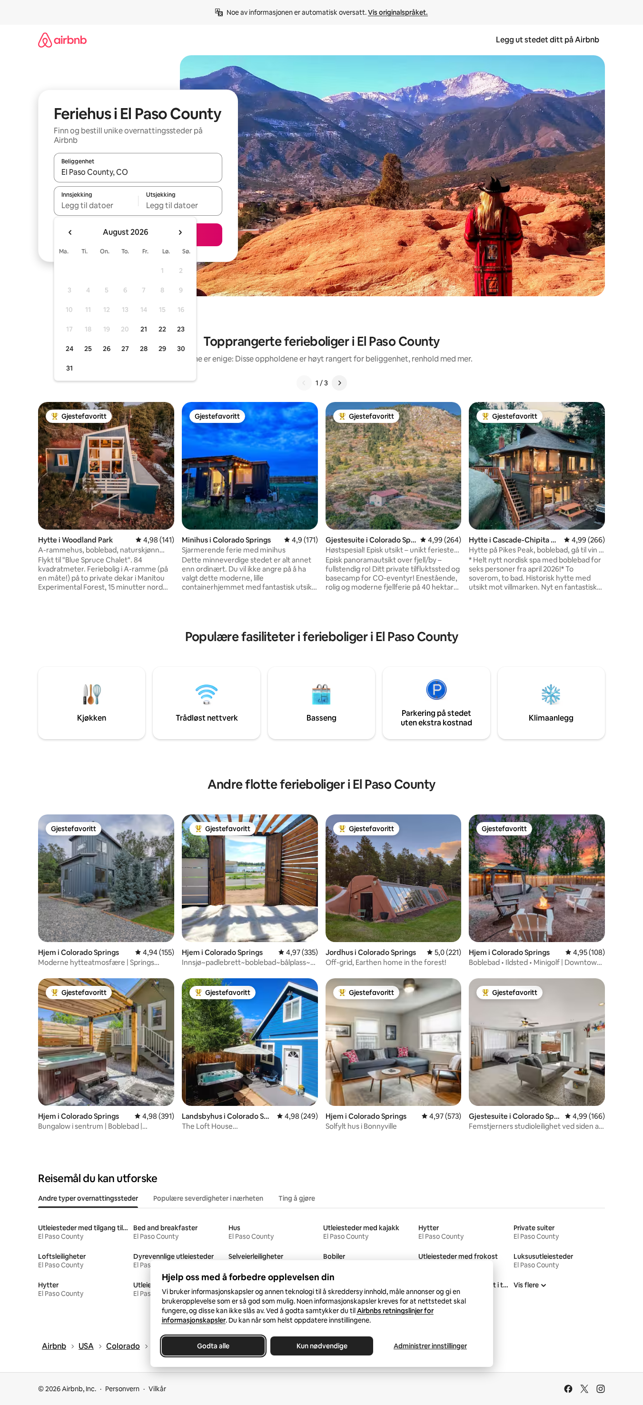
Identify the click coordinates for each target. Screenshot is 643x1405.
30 (181, 348)
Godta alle (213, 1346)
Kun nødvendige (321, 1346)
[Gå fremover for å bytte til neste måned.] (180, 232)
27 (125, 348)
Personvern (122, 1389)
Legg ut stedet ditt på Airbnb (547, 40)
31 (69, 368)
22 (162, 329)
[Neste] (339, 383)
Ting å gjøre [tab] (296, 1198)
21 (143, 329)
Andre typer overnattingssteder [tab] (88, 1198)
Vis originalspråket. (398, 12)
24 (69, 348)
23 (181, 329)
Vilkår (157, 1389)
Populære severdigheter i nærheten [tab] (208, 1198)
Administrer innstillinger (430, 1346)
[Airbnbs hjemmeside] (62, 40)
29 (162, 348)
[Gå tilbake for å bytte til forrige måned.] (70, 232)
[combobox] (138, 172)
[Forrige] (304, 383)
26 (106, 348)
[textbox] (95, 205)
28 (144, 348)
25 (88, 348)
